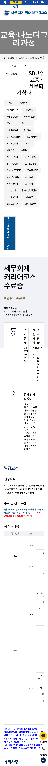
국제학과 (10, 150)
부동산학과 (29, 109)
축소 (32, 57)
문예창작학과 (12, 197)
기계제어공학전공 (14, 170)
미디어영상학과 (13, 176)
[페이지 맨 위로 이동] (43, 760)
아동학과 (27, 130)
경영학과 (24, 103)
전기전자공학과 (30, 156)
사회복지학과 (12, 130)
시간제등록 (26, 2)
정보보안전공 (12, 163)
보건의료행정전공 (14, 136)
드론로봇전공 (32, 170)
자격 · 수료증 (12, 66)
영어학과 (27, 143)
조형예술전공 (31, 203)
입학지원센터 (15, 2)
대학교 (5, 2)
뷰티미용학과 (12, 183)
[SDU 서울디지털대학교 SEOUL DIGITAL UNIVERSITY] (21, 13)
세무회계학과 (12, 109)
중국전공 (24, 150)
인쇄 (37, 57)
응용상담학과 (25, 123)
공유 (42, 57)
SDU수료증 (11, 74)
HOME (11, 58)
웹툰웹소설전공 (13, 203)
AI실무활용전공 (29, 163)
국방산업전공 (12, 116)
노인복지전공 (32, 136)
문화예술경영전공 (29, 190)
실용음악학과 (29, 197)
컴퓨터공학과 (12, 156)
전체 (10, 103)
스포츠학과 (28, 183)
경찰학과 (10, 123)
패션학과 (29, 176)
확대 (27, 57)
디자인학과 (11, 190)
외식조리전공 (29, 116)
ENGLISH (38, 2)
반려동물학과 (12, 143)
